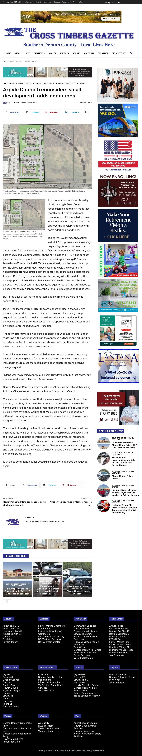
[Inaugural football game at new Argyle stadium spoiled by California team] (103, 490)
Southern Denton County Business (23, 61)
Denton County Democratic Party (17, 724)
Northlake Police (118, 652)
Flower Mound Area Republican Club (13, 740)
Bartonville (8, 677)
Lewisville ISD (81, 679)
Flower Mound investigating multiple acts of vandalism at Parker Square (47, 590)
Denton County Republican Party (17, 735)
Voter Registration (83, 657)
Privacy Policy (10, 641)
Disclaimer (8, 639)
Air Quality (43, 723)
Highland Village (11, 690)
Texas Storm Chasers (49, 728)
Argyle (6, 674)
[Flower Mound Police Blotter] (77, 579)
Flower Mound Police (120, 644)
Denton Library (81, 628)
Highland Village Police (121, 649)
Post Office (80, 647)
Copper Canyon (11, 679)
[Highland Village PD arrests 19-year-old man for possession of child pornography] (103, 506)
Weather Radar (46, 731)
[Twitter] (116, 2)
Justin (6, 698)
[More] (85, 112)
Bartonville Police (118, 628)
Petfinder (78, 736)
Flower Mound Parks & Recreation (85, 637)
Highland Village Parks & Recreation (86, 643)
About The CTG (11, 625)
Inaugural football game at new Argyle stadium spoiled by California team (125, 492)
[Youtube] (119, 2)
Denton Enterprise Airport (122, 677)
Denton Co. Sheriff (119, 631)
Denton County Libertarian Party (17, 729)
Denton (6, 682)
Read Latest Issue (12, 628)
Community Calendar (85, 625)
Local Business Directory (51, 636)
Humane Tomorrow (84, 731)
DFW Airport (115, 679)
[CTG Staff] (5, 103)
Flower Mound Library (85, 631)
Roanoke (7, 703)
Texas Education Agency (87, 695)
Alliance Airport (117, 682)
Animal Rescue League (85, 723)
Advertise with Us (12, 633)
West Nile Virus (46, 690)
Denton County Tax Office (87, 649)
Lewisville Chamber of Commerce (50, 632)
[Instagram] (109, 2)
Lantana (7, 693)
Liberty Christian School (86, 685)
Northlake (8, 701)
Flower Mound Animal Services (85, 727)
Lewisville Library (83, 633)
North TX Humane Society (87, 733)
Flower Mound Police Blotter (77, 592)
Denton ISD (80, 677)
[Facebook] (106, 2)
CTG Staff (14, 103)
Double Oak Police (119, 633)
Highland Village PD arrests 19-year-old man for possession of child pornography (124, 509)
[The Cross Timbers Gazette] (71, 36)
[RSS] (113, 2)
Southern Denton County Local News (64, 83)
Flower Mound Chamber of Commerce (52, 627)
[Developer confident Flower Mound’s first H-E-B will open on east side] (17, 579)
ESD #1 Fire (115, 639)
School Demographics (85, 693)
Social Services (82, 655)
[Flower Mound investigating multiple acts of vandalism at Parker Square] (103, 458)
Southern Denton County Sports (123, 486)
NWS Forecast (45, 725)
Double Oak (9, 685)
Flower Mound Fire (119, 641)
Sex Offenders (116, 655)
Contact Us (9, 636)
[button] (131, 53)
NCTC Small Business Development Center (49, 640)
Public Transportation (85, 652)
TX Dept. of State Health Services (51, 686)
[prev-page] (5, 601)
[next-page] (9, 601)
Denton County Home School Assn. (85, 689)
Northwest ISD (81, 682)
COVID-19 (43, 674)
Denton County (11, 706)
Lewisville (8, 695)
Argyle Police (116, 625)
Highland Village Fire (120, 647)
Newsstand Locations (14, 631)
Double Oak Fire (117, 636)
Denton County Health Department (50, 678)
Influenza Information (49, 682)
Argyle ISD (79, 674)
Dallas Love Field (118, 674)
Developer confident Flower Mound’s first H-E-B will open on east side (18, 591)
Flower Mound (10, 687)
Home (5, 61)
